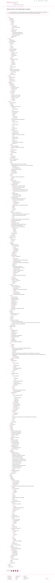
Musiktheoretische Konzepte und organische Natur (19, 465)
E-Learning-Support (12, 86)
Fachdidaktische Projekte (15, 443)
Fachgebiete (12, 105)
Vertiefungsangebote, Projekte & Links (17, 266)
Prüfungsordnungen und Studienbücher (16, 335)
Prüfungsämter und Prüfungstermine (16, 432)
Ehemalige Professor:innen (14, 285)
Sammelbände (13, 64)
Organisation (10, 82)
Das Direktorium (13, 239)
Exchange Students (13, 152)
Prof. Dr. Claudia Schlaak (15, 488)
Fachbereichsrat (11, 83)
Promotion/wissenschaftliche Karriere (14, 69)
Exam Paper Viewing (15, 137)
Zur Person (14, 247)
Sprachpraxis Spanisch (15, 483)
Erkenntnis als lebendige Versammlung (17, 456)
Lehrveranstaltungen (14, 171)
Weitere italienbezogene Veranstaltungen (17, 33)
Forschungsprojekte (16, 249)
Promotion (11, 73)
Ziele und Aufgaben (14, 55)
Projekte (11, 179)
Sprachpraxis (13, 129)
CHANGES (14, 539)
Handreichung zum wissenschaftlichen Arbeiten (17, 308)
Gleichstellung (11, 18)
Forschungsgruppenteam (16, 405)
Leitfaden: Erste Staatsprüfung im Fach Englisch (17, 147)
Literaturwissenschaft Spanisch (15, 516)
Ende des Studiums (12, 79)
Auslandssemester (14, 552)
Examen (13, 276)
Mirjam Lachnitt (16, 382)
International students (15, 138)
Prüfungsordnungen (14, 304)
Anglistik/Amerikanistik (12, 102)
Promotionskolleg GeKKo (12, 50)
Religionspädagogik (14, 392)
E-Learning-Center (12, 91)
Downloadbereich (14, 166)
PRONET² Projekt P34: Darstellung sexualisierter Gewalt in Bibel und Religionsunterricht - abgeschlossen (26, 353)
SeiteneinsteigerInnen (15, 193)
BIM (11, 148)
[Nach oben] (47, 578)
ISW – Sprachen (12, 92)
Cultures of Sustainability (14, 441)
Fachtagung (15, 201)
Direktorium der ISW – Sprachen (15, 96)
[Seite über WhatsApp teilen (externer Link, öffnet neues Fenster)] (13, 571)
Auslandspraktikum (15, 551)
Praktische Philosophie (14, 446)
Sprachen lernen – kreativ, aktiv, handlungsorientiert (18, 226)
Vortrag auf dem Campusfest (17, 188)
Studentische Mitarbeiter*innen (17, 368)
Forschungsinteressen (16, 520)
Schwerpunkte (12, 451)
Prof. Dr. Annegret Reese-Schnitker (17, 395)
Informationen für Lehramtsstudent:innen (16, 321)
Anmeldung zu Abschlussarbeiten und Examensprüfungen (21, 262)
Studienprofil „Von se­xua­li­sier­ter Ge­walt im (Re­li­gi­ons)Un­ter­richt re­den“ (21, 348)
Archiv (13, 216)
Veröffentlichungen (13, 36)
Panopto (16, 579)
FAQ (11, 474)
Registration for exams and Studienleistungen (18, 134)
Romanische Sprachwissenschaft (15, 528)
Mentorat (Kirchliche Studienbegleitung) (16, 341)
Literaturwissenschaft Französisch (16, 501)
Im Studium (11, 78)
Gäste (11, 65)
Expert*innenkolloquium (16, 202)
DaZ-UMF (13, 210)
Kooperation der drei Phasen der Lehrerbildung (19, 275)
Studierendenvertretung (14, 302)
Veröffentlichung (15, 248)
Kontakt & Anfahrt (14, 128)
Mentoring (12, 556)
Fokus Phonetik (13, 221)
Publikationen (16, 378)
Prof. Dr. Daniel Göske (15, 124)
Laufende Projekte (13, 180)
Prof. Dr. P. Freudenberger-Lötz (16, 256)
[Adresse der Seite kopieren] (17, 571)
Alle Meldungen (15, 116)
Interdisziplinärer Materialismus (16, 447)
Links (13, 419)
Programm (13, 234)
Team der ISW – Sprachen (14, 97)
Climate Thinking (11, 42)
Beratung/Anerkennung (14, 547)
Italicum (12, 24)
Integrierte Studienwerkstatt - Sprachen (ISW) (18, 497)
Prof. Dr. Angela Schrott (15, 530)
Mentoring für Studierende (14, 299)
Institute (9, 101)
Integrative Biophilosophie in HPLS (17, 461)
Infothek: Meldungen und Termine (14, 313)
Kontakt (12, 37)
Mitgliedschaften (16, 400)
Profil (9, 17)
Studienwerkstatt (15, 272)
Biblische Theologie (14, 360)
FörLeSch (13, 192)
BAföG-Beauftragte (13, 303)
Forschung (13, 370)
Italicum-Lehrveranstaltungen (16, 27)
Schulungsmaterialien (14, 88)
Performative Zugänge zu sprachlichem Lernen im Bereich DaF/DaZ (20, 219)
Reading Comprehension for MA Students (17, 142)
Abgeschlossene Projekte (14, 197)
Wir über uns (12, 47)
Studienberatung (13, 170)
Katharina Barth (15, 406)
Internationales (11, 19)
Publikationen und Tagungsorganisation (18, 507)
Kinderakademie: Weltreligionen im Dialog (18, 267)
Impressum (25, 579)
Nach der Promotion (13, 74)
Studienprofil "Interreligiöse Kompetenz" (17, 349)
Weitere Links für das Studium (15, 437)
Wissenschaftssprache (14, 233)
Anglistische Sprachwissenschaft (15, 106)
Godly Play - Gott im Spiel (16, 271)
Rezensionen (15, 510)
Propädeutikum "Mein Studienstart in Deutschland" (19, 198)
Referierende (15, 231)
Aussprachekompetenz (15, 183)
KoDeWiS (13, 206)
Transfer (11, 46)
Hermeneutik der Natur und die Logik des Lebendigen (19, 460)
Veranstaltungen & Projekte (14, 59)
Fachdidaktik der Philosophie (15, 442)
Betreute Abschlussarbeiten (17, 261)
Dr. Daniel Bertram (15, 401)
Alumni (11, 175)
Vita (13, 257)
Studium (11, 144)
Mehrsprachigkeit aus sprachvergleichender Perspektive (18, 224)
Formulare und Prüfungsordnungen (16, 433)
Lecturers (13, 139)
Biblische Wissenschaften (14, 244)
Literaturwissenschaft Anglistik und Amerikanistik (17, 119)
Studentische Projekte (14, 184)
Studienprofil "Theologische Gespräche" (18, 270)
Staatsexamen (13, 339)
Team (13, 110)
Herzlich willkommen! (13, 160)
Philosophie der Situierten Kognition (17, 466)
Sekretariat (13, 253)
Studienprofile (13, 331)
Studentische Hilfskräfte (16, 404)
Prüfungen (13, 388)
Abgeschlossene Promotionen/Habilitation (19, 294)
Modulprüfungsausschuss (14, 298)
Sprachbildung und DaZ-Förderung (16, 220)
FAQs (13, 28)
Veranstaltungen (13, 31)
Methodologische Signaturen (16, 464)
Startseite (12, 22)
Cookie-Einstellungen (10, 579)
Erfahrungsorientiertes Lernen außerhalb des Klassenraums (20, 189)
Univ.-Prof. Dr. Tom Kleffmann (16, 280)
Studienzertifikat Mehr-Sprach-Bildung (16, 169)
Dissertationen (15, 414)
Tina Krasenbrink (15, 409)
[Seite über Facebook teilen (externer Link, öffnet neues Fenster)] (15, 571)
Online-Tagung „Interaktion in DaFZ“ (16, 212)
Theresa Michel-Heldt (16, 365)
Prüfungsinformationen (15, 111)
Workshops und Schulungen (15, 87)
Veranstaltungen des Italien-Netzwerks (17, 32)
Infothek (13, 115)
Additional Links (14, 143)
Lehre (11, 45)
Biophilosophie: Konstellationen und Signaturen (18, 455)
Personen (11, 153)
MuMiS (13, 207)
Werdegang (14, 492)
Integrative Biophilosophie (14, 452)
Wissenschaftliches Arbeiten (15, 336)
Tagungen (12, 60)
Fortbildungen (13, 100)
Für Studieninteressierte (14, 330)
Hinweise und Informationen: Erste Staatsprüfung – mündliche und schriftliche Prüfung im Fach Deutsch (26, 322)
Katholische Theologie (12, 326)
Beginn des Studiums (12, 77)
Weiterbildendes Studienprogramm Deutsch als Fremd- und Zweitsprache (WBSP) (22, 165)
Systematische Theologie (14, 279)
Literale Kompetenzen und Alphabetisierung (17, 225)
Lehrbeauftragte (15, 369)
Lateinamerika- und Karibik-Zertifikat (16, 548)
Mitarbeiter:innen (14, 252)
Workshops (12, 61)
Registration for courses (15, 133)
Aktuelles (12, 93)
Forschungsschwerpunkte (12, 41)
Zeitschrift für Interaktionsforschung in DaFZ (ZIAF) (19, 215)
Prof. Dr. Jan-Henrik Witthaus (16, 519)
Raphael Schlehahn (15, 356)
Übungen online (15, 484)
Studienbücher (13, 307)
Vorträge (14, 229)
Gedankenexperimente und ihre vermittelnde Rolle (18, 459)
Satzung (12, 56)
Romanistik (10, 475)
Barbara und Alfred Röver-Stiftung (14, 70)
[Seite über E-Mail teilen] (11, 571)
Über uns (12, 23)
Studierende (12, 429)
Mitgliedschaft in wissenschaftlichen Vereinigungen (20, 289)
